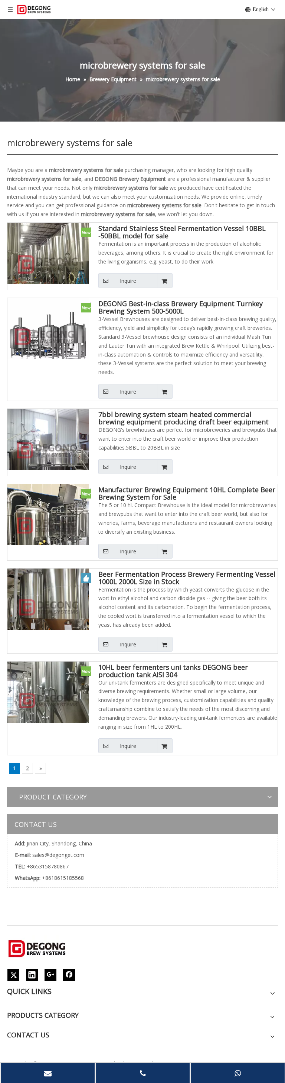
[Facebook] (69, 975)
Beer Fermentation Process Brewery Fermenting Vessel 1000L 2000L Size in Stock (186, 577)
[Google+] (50, 975)
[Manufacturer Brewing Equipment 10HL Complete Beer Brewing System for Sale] (48, 524)
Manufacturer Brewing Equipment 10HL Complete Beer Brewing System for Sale (186, 493)
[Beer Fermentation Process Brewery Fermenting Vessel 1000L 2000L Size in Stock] (48, 608)
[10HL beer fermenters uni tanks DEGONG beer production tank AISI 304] (48, 701)
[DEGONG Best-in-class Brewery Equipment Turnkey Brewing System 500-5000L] (48, 338)
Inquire (128, 280)
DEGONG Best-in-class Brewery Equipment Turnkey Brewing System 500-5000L (180, 307)
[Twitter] (13, 975)
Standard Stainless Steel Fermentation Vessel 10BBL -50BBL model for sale (182, 232)
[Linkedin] (32, 975)
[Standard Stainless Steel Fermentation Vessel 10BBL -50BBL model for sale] (48, 262)
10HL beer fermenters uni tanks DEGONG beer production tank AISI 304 (173, 670)
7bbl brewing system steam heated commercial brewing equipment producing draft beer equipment (183, 418)
